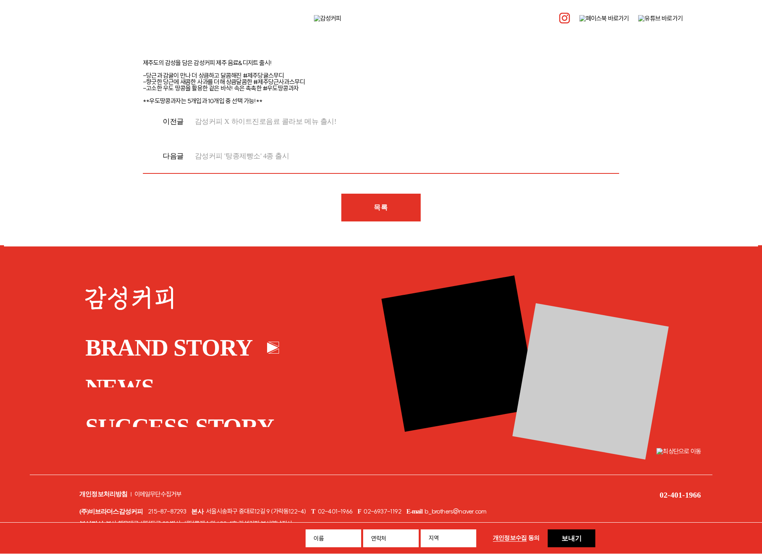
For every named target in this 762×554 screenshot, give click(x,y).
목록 (381, 207)
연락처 (379, 538)
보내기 (572, 538)
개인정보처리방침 (103, 494)
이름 (319, 538)
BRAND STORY (168, 348)
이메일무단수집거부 (158, 494)
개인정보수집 (510, 538)
